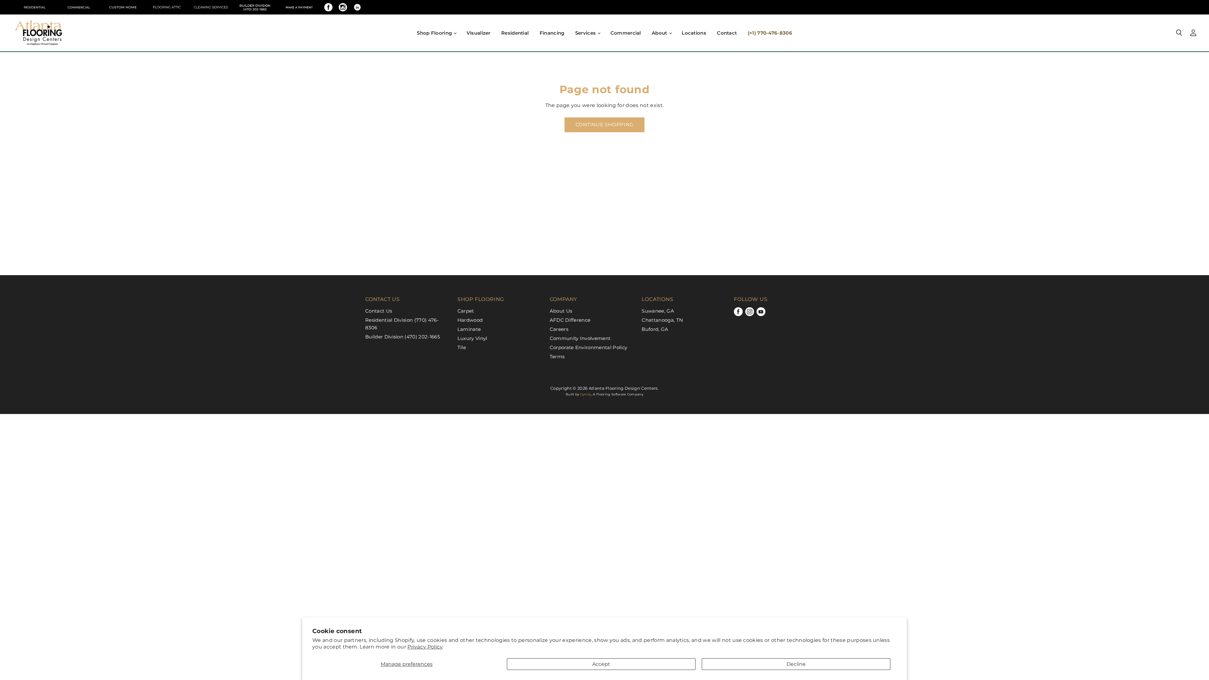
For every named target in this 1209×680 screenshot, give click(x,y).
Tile (461, 347)
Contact (727, 33)
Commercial (625, 33)
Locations (694, 33)
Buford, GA (655, 329)
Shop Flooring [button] (435, 33)
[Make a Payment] (299, 7)
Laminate (469, 329)
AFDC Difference (570, 320)
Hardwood (470, 320)
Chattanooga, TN (662, 320)
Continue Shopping (605, 125)
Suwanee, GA (658, 311)
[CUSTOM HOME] (123, 7)
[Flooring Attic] (167, 7)
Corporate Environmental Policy (588, 347)
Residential (515, 33)
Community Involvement (580, 338)
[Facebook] (328, 7)
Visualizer (479, 33)
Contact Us (378, 311)
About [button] (660, 33)
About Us (561, 311)
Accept (601, 664)
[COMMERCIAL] (79, 7)
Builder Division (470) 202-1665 (402, 337)
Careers (559, 329)
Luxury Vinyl (472, 338)
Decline (796, 664)
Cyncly (585, 394)
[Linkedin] (357, 7)
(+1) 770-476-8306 (770, 33)
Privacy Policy (425, 647)
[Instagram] (343, 7)
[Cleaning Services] (211, 7)
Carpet (465, 311)
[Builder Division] (255, 7)
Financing (552, 33)
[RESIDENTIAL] (35, 7)
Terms (557, 357)
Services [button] (586, 33)
